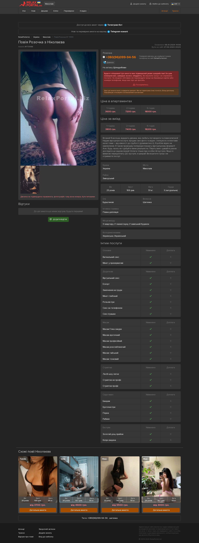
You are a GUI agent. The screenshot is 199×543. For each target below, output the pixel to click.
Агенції (165, 11)
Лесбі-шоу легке (111, 374)
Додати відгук (60, 219)
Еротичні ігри (109, 407)
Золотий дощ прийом (113, 434)
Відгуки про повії (25, 537)
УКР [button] (175, 4)
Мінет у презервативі (113, 263)
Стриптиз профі (110, 386)
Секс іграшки (109, 314)
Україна (106, 168)
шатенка (113, 518)
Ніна (104, 459)
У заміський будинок (139, 224)
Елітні (55, 11)
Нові (33, 11)
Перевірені (69, 11)
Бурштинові (108, 202)
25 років (111, 190)
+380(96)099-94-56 (121, 57)
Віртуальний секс (111, 278)
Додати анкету (139, 4)
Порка (106, 413)
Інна (63, 459)
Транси (175, 11)
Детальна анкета (38, 510)
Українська (108, 236)
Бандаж (106, 401)
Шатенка (147, 202)
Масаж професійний (112, 341)
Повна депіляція (110, 212)
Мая (145, 459)
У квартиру (108, 224)
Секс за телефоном (112, 308)
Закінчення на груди (112, 290)
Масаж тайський (110, 353)
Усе (24, 11)
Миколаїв (49, 4)
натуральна (171, 190)
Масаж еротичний (111, 335)
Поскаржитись (142, 85)
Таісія (23, 459)
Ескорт (106, 284)
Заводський (108, 178)
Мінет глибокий (110, 296)
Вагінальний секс (111, 257)
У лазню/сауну (121, 224)
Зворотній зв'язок (47, 529)
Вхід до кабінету (46, 537)
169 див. (131, 190)
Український (120, 236)
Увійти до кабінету (160, 4)
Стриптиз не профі (112, 380)
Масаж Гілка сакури (112, 329)
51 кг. (150, 190)
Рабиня (106, 419)
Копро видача (109, 440)
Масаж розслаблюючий (114, 347)
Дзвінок (110, 62)
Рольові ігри (108, 302)
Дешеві (44, 11)
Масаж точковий (111, 359)
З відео (83, 11)
